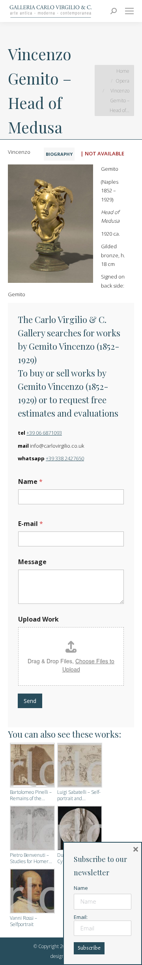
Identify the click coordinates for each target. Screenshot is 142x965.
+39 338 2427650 (65, 458)
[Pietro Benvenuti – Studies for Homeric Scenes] (31, 829)
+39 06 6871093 (44, 432)
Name (30, 481)
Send (30, 701)
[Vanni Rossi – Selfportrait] (31, 892)
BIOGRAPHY (59, 154)
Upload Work (38, 619)
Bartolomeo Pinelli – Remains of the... (31, 795)
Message (32, 562)
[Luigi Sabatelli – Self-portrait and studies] (79, 766)
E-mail (30, 524)
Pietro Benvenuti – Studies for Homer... (31, 858)
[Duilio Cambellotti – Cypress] (79, 829)
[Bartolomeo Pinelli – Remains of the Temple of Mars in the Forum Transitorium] (31, 766)
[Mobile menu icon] (129, 11)
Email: (81, 917)
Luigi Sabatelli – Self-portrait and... (79, 795)
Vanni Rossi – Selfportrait (23, 921)
